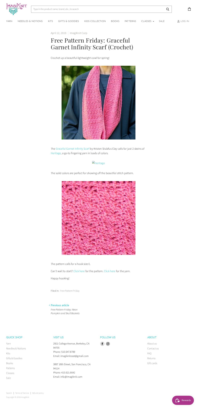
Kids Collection (95, 21)
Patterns (130, 21)
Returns (151, 358)
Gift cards (152, 363)
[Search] (168, 9)
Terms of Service (22, 393)
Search (9, 393)
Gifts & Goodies (68, 21)
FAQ (149, 353)
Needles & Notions (30, 21)
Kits (50, 21)
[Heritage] (98, 163)
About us (152, 343)
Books (115, 21)
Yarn (9, 21)
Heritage (56, 153)
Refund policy (38, 393)
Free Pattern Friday (69, 290)
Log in (184, 21)
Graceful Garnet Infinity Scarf (72, 149)
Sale (162, 21)
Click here (79, 271)
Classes (146, 21)
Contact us (153, 348)
